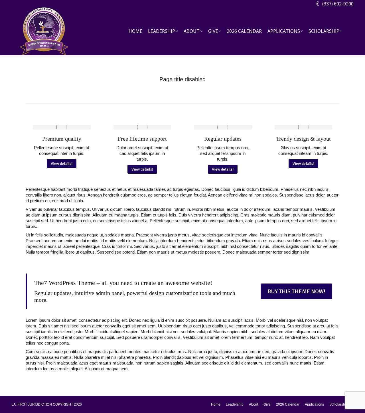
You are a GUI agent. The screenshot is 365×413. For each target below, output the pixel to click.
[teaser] (62, 127)
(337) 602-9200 (338, 4)
